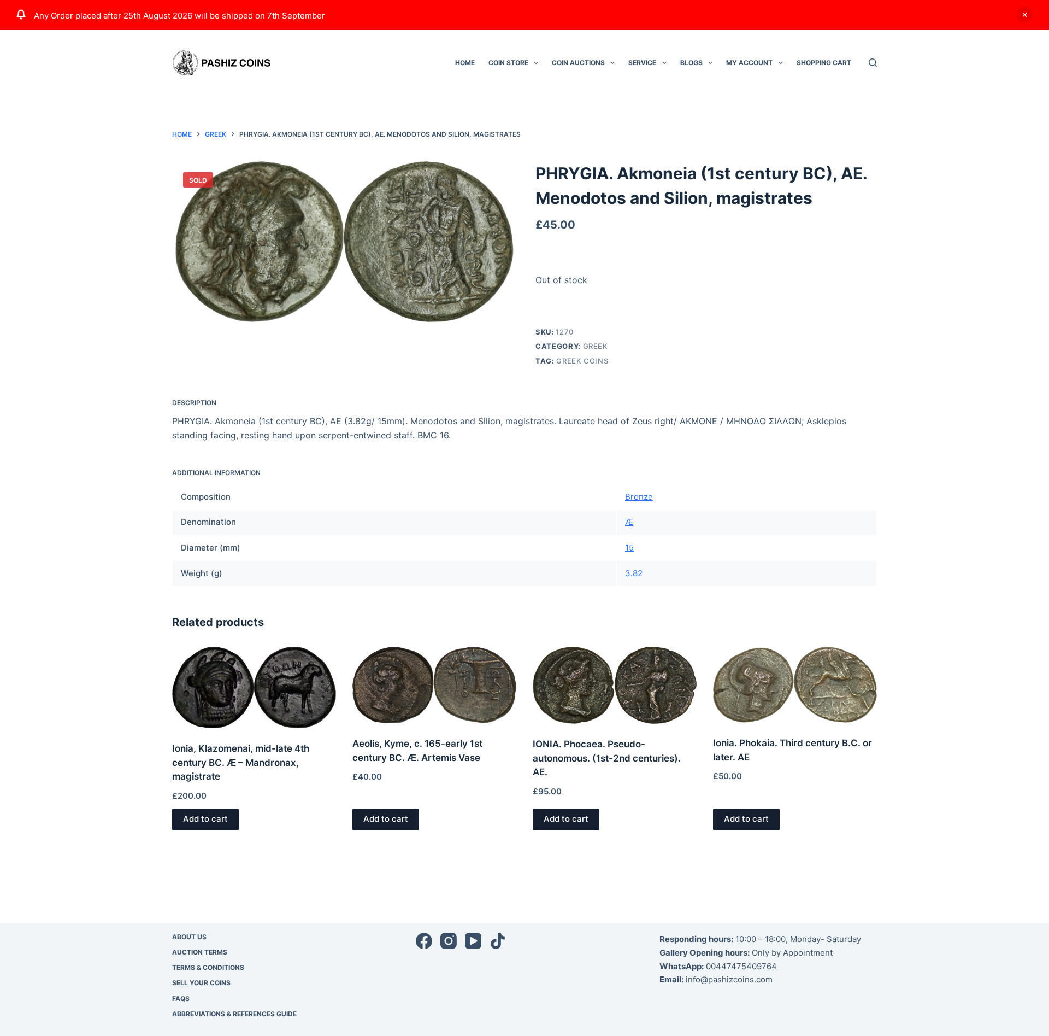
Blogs (691, 62)
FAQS (181, 998)
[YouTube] (473, 941)
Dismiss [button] (1024, 15)
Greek (595, 346)
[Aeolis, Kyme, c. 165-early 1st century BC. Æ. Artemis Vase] (434, 685)
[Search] (873, 62)
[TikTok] (498, 941)
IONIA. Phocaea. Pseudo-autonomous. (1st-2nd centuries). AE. (607, 758)
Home (465, 62)
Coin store (508, 62)
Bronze (639, 496)
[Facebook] (424, 941)
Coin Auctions (578, 62)
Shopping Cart (824, 62)
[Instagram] (448, 941)
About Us (189, 937)
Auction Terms (199, 952)
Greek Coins (582, 360)
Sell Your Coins (201, 983)
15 (629, 547)
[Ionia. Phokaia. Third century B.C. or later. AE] (795, 685)
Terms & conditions (208, 967)
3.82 (634, 573)
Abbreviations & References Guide (234, 1014)
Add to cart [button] (205, 818)
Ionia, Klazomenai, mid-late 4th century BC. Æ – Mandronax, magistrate (240, 762)
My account (749, 62)
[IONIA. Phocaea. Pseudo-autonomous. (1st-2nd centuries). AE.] (615, 685)
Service (642, 62)
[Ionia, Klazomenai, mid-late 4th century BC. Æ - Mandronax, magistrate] (254, 687)
